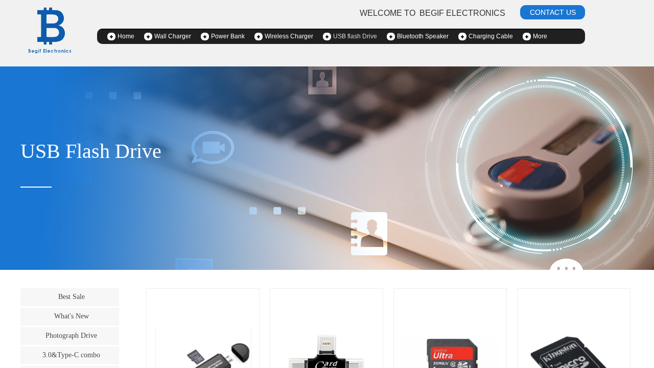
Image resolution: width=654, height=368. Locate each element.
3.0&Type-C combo (71, 355)
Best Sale (71, 296)
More (540, 36)
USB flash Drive (355, 36)
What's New (71, 316)
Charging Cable (491, 36)
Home (126, 36)
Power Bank (228, 36)
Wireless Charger (289, 36)
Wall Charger (172, 36)
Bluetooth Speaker (423, 36)
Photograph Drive (71, 335)
